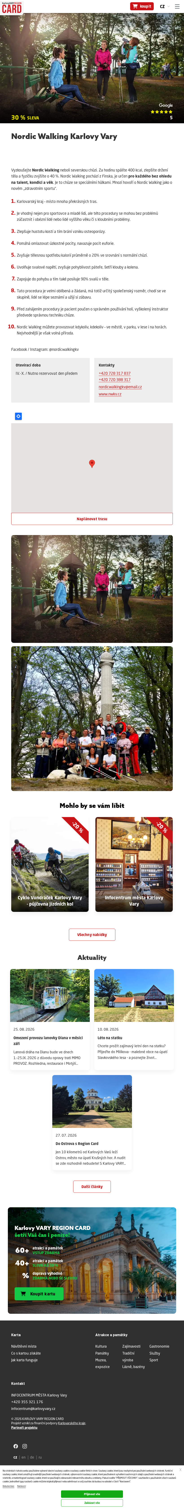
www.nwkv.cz (110, 394)
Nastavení (21, 1486)
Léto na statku (110, 1038)
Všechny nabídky (92, 934)
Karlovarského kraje (71, 1423)
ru (40, 1457)
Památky (102, 1353)
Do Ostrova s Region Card (77, 1143)
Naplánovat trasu (92, 519)
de (32, 1457)
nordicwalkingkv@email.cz (120, 386)
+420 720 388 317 (115, 379)
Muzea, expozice (102, 1363)
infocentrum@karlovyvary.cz (33, 1408)
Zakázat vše (92, 1503)
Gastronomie (159, 1346)
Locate (18, 416)
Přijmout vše (92, 1494)
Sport (153, 1360)
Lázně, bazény (133, 1366)
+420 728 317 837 (115, 373)
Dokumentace (8, 1486)
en (24, 1457)
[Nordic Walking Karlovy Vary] (92, 590)
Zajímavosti (131, 1346)
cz (162, 6)
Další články (92, 1186)
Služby (154, 1353)
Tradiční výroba (128, 1356)
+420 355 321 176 (27, 1402)
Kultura (101, 1346)
